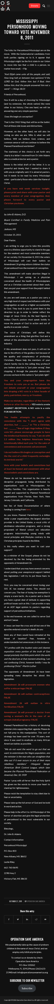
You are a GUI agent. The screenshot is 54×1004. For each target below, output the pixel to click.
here (28, 509)
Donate (34, 5)
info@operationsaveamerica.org (32, 972)
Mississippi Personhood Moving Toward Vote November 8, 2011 (27, 29)
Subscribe (27, 988)
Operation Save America (36, 901)
